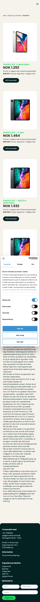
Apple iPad (6, 566)
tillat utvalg (20, 335)
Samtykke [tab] (7, 264)
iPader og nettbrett (15, 16)
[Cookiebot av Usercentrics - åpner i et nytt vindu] (29, 258)
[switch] (35, 306)
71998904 (23, 494)
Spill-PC (5, 574)
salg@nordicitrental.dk (11, 535)
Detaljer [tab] (20, 264)
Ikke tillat (20, 342)
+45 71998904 (7, 533)
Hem (4, 16)
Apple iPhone (7, 576)
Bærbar (5, 569)
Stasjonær (6, 571)
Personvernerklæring (10, 555)
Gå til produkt (11, 80)
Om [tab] (32, 264)
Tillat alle (20, 328)
